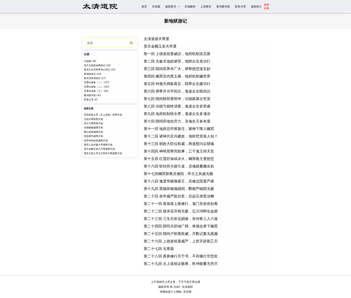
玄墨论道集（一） (93, 82)
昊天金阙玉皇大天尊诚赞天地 (99, 148)
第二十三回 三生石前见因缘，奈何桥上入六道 (181, 218)
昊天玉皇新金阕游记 (94, 65)
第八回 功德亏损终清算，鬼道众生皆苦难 (177, 106)
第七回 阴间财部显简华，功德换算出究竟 (177, 99)
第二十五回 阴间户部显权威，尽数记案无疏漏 (181, 233)
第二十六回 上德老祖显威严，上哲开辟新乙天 (181, 241)
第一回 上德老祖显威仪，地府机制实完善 (177, 54)
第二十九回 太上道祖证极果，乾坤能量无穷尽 (181, 263)
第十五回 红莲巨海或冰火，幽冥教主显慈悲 (179, 158)
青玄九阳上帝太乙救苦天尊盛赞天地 (103, 153)
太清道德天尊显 (156, 39)
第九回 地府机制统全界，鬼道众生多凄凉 (177, 114)
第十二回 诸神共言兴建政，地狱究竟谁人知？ (181, 136)
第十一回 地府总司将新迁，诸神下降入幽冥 (179, 129)
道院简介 (256, 6)
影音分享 (240, 6)
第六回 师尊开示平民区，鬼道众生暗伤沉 (177, 91)
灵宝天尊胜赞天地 (93, 123)
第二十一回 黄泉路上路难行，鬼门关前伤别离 (181, 203)
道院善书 (170, 6)
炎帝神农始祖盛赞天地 (96, 140)
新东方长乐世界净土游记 (97, 69)
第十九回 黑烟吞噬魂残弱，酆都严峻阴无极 (179, 188)
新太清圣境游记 (92, 78)
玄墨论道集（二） (93, 86)
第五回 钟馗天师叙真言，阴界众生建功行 (177, 84)
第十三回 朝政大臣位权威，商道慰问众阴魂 (179, 144)
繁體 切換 (266, 6)
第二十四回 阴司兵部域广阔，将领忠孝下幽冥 (181, 226)
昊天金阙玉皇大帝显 (160, 46)
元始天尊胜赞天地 (93, 119)
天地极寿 (189, 6)
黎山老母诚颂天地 (93, 131)
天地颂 (156, 6)
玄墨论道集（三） (93, 90)
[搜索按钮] (131, 43)
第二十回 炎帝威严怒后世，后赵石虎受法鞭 (179, 196)
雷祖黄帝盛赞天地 (93, 136)
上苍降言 (205, 6)
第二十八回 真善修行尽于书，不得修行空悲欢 (181, 256)
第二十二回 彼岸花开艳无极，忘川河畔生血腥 (181, 211)
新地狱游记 (90, 73)
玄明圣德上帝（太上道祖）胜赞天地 (103, 114)
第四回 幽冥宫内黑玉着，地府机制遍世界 (177, 76)
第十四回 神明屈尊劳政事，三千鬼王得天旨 (179, 151)
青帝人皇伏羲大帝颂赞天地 (98, 144)
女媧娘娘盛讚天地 (93, 127)
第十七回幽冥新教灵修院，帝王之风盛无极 (179, 173)
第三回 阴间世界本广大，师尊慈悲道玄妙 (177, 69)
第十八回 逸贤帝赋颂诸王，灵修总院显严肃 (179, 181)
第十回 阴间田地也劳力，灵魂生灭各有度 (177, 121)
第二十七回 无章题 (159, 248)
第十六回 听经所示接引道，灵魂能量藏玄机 (179, 166)
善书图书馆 (223, 6)
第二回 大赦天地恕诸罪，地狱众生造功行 (177, 61)
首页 (144, 6)
